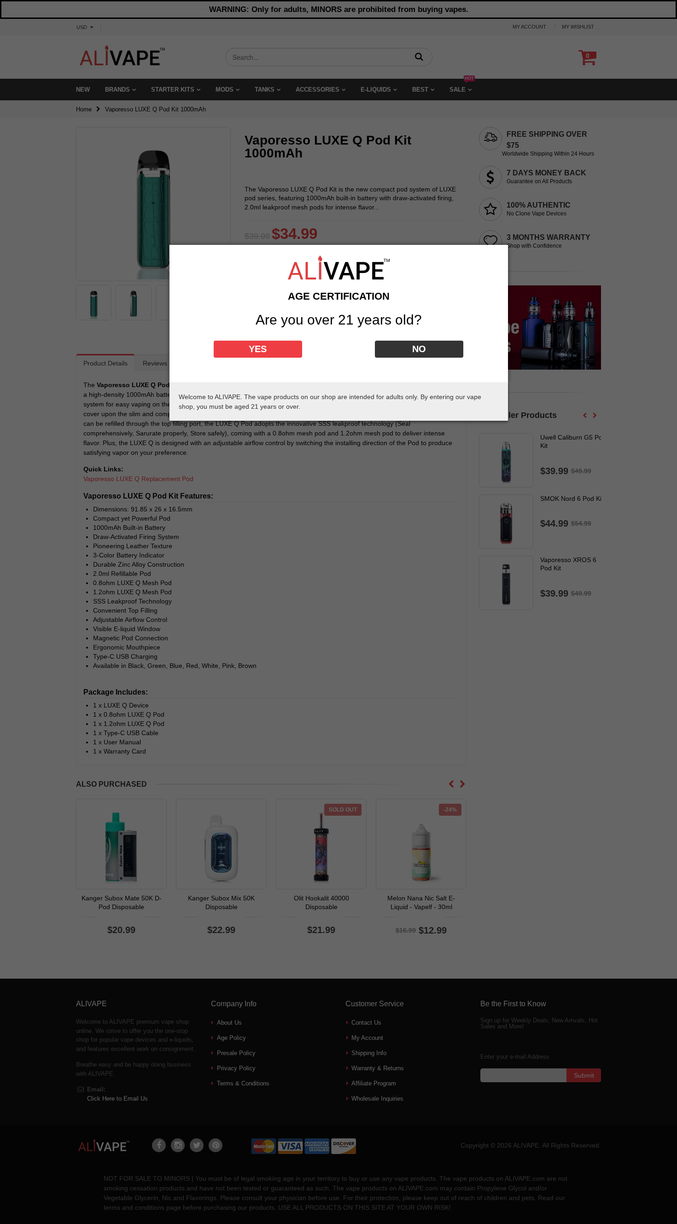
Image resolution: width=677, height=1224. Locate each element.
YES (258, 349)
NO (419, 349)
